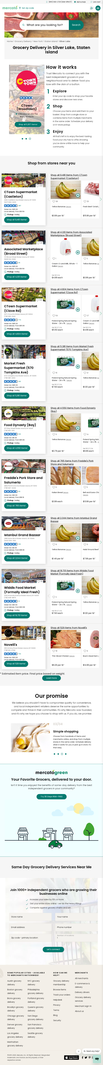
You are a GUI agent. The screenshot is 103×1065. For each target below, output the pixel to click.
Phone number (64, 927)
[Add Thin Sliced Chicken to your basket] (78, 645)
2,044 (17, 558)
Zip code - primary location (24, 937)
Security (57, 1020)
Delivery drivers (82, 992)
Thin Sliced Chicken (60, 656)
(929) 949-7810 (10, 541)
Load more (51, 678)
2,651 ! (28, 124)
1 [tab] (22, 138)
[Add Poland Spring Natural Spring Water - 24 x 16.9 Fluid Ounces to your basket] (78, 310)
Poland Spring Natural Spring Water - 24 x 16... (64, 322)
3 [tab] (30, 138)
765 (16, 505)
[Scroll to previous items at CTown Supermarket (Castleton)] (49, 199)
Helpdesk (57, 999)
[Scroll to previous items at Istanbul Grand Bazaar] (49, 542)
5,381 (17, 395)
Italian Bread (57, 492)
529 (16, 663)
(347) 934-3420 (10, 202)
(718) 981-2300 (9, 378)
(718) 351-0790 (9, 650)
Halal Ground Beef (91, 549)
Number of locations (65, 935)
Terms (56, 1010)
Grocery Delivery (23, 41)
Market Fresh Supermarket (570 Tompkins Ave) (19, 368)
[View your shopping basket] (97, 8)
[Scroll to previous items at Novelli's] (49, 649)
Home (10, 41)
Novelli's (10, 644)
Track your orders (61, 994)
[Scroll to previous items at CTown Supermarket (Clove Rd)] (49, 313)
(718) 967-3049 (10, 488)
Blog (55, 1015)
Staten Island (50, 41)
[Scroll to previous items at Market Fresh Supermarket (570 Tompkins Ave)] (49, 370)
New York (38, 41)
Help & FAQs (81, 2)
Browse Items (59, 989)
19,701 (17, 615)
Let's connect (53, 949)
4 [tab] (65, 754)
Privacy (56, 1005)
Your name (62, 916)
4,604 (17, 333)
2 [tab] (26, 138)
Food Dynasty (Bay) (20, 425)
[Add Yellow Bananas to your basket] (78, 195)
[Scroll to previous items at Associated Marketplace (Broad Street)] (49, 259)
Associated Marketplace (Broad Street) (23, 251)
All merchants (81, 978)
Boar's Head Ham (90, 656)
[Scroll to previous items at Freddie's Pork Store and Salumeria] (49, 485)
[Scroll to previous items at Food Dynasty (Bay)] (49, 433)
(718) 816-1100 (9, 430)
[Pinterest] (90, 1057)
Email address (18, 927)
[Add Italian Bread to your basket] (78, 481)
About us (79, 1011)
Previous (51, 738)
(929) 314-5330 (10, 259)
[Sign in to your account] (91, 8)
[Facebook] (82, 1057)
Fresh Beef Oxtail (90, 206)
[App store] (71, 1057)
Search (76, 25)
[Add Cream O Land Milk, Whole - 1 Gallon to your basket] (78, 252)
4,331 (17, 276)
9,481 (17, 219)
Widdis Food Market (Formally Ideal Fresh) (22, 589)
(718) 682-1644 (9, 316)
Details (68, 207)
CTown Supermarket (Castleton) (20, 194)
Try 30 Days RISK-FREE (52, 796)
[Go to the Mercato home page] (10, 7)
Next (94, 738)
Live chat (96, 2)
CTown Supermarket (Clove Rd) (20, 308)
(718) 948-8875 (10, 598)
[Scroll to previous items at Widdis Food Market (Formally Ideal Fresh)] (49, 596)
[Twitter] (86, 1057)
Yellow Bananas (58, 206)
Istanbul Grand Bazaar (22, 535)
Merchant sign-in (83, 1006)
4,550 (17, 448)
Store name (17, 916)
